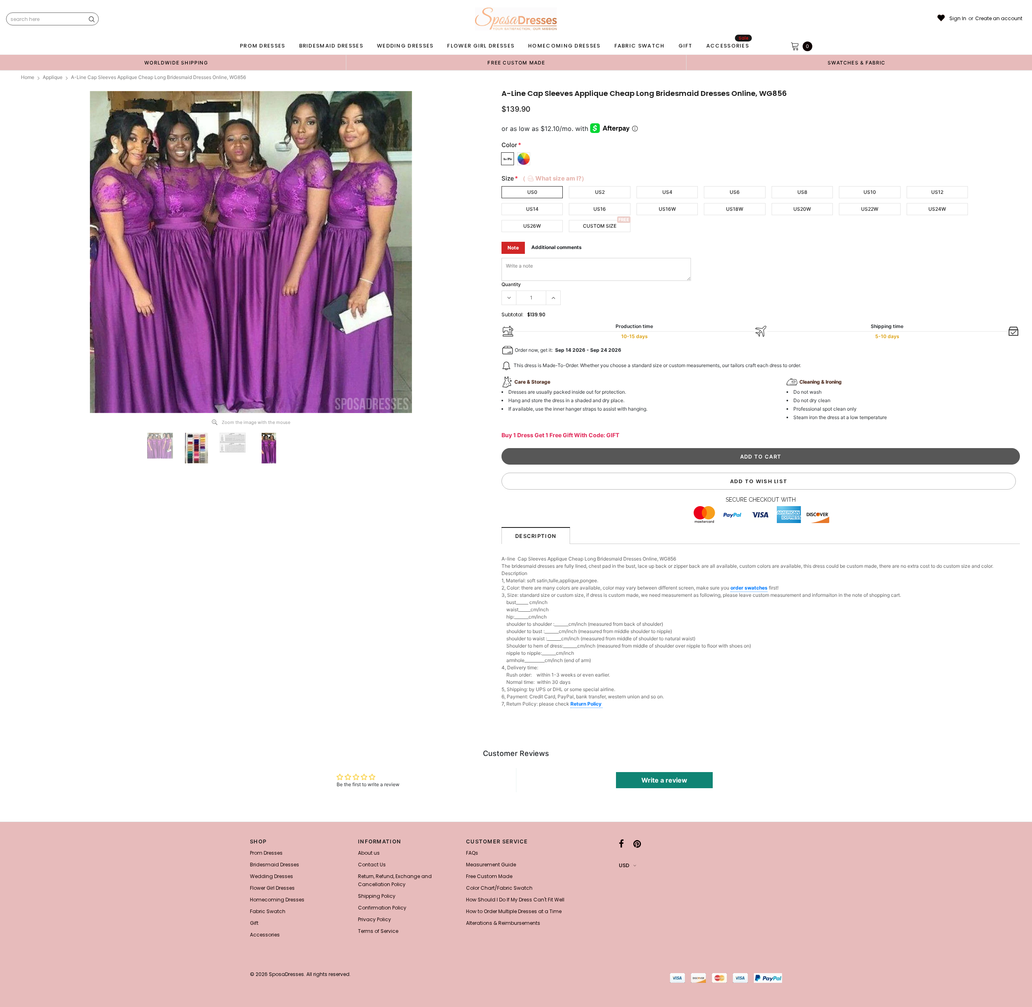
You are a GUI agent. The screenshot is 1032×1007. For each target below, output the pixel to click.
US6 (735, 192)
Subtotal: (512, 314)
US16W (667, 209)
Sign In (957, 18)
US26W (532, 226)
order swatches (749, 588)
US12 (937, 192)
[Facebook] (621, 843)
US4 (667, 192)
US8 (802, 192)
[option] (176, 62)
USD (624, 865)
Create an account (998, 18)
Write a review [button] (664, 780)
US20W (802, 209)
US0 (532, 192)
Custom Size (599, 226)
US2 (600, 192)
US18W (734, 209)
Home (27, 77)
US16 (599, 209)
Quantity (511, 284)
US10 (869, 192)
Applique (52, 77)
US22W (869, 209)
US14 (532, 209)
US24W (937, 209)
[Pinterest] (637, 843)
